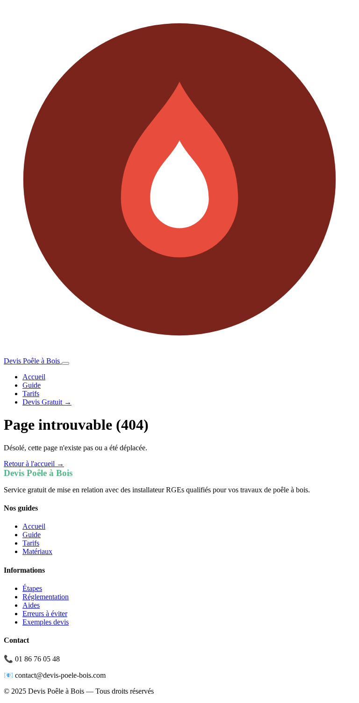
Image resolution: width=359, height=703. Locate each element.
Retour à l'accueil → (34, 464)
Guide (31, 385)
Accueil (33, 377)
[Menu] (65, 363)
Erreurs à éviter (44, 614)
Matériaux (37, 551)
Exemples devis (45, 622)
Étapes (32, 588)
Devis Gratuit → (47, 402)
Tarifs (30, 394)
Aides (31, 605)
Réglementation (45, 597)
